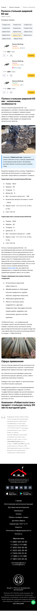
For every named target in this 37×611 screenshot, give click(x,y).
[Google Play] (25, 493)
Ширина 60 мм (17, 35)
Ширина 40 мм (28, 31)
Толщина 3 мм (6, 24)
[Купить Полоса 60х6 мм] (6, 64)
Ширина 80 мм (28, 35)
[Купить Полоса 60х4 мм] (6, 46)
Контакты (18, 534)
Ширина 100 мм (6, 38)
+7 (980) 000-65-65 (18, 542)
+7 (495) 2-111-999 (18, 545)
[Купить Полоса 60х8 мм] (6, 83)
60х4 (9, 268)
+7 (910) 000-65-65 (18, 547)
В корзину (31, 55)
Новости (18, 527)
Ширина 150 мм (18, 38)
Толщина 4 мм (17, 24)
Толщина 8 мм (17, 28)
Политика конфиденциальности (18, 530)
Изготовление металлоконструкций (18, 504)
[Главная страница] (18, 472)
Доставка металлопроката (18, 507)
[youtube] (16, 487)
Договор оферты (18, 521)
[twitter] (12, 487)
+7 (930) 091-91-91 (18, 553)
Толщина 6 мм (6, 28)
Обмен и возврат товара (18, 517)
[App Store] (11, 493)
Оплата (18, 514)
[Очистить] (22, 34)
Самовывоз (18, 511)
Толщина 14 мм (28, 28)
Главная (18, 501)
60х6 (13, 268)
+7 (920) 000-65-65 (18, 550)
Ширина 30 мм (17, 31)
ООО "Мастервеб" (18, 603)
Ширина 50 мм (6, 35)
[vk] (21, 487)
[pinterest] (7, 487)
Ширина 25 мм (6, 31)
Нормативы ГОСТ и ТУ (18, 524)
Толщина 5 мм (28, 24)
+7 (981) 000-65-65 (18, 559)
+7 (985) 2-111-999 (19, 556)
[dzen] (25, 487)
